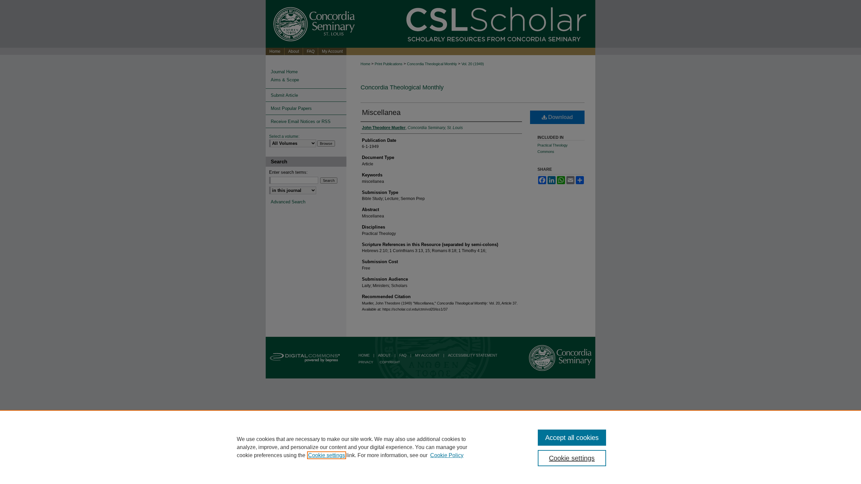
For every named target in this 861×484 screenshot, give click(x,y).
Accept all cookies (572, 437)
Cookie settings (326, 455)
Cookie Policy (446, 455)
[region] (430, 447)
